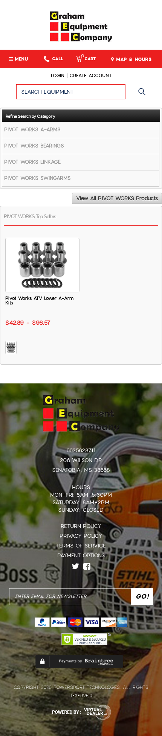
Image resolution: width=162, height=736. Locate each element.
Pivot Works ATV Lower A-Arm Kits (39, 300)
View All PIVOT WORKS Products (117, 198)
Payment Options (81, 555)
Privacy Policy (81, 535)
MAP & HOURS (132, 59)
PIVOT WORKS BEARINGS (34, 146)
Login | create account (81, 76)
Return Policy (81, 526)
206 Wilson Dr (81, 460)
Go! (144, 95)
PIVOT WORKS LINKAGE (32, 162)
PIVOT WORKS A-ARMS (32, 129)
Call (57, 59)
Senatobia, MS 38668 (81, 470)
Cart (88, 59)
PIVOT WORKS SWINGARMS (37, 178)
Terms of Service (81, 545)
